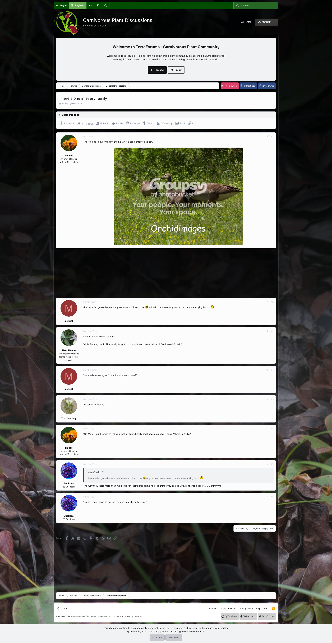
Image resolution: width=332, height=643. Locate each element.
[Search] (105, 5)
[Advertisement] (160, 273)
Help (258, 608)
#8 (272, 496)
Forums (266, 22)
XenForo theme (123, 616)
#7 (272, 464)
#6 (272, 428)
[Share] (267, 136)
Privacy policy (246, 608)
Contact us (212, 608)
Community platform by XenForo (84, 616)
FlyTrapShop (230, 86)
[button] (98, 5)
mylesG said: (94, 472)
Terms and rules (228, 608)
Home (248, 22)
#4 (272, 370)
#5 (272, 399)
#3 (272, 331)
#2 (272, 302)
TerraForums (268, 86)
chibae (65, 103)
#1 (272, 136)
